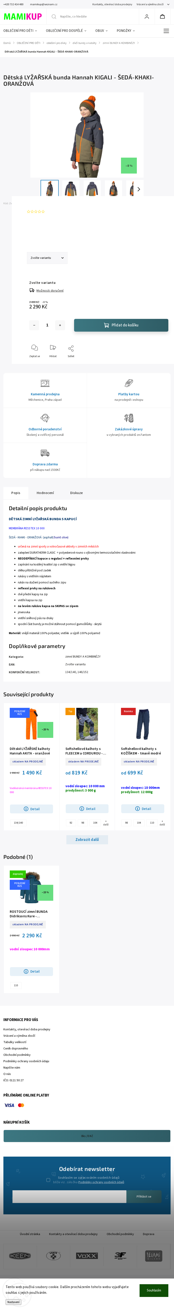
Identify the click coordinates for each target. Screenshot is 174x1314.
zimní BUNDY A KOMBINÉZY (83, 656)
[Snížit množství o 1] (34, 325)
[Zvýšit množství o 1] (60, 325)
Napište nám (11, 1067)
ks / (87, 1136)
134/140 (70, 672)
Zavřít (160, 364)
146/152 (82, 672)
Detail (35, 809)
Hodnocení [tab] (45, 492)
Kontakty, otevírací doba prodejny (112, 4)
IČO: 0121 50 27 (13, 1080)
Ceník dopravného (15, 1048)
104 (95, 823)
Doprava (148, 1234)
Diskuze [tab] (76, 492)
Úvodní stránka (30, 1234)
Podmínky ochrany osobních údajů (101, 1182)
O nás (7, 1074)
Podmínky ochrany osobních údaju (26, 1061)
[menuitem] (22, 31)
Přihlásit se (144, 1196)
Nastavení (13, 1302)
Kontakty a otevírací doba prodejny (73, 1234)
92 (71, 823)
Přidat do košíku (125, 325)
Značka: (37, 203)
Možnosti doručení (50, 290)
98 (82, 823)
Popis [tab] (15, 492)
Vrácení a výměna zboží (150, 4)
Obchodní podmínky (17, 1055)
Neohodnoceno (57, 211)
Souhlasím (154, 1290)
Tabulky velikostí (14, 1042)
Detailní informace (40, 233)
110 (152, 823)
